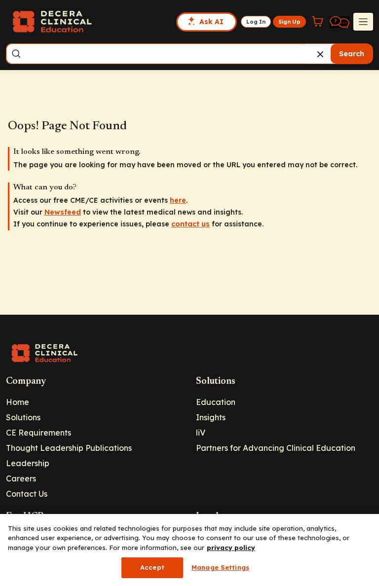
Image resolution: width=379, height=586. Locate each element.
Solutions (23, 417)
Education (215, 402)
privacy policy (231, 547)
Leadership (27, 463)
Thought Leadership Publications (69, 448)
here (178, 200)
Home (17, 402)
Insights (211, 417)
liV (200, 433)
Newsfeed (62, 212)
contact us (190, 224)
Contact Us (26, 494)
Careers (21, 478)
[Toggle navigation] (363, 22)
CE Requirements (38, 433)
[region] (189, 550)
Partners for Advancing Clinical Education (275, 448)
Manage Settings (220, 567)
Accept (152, 567)
